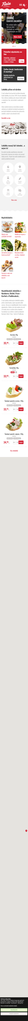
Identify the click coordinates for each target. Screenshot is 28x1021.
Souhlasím (14, 1010)
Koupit (21, 343)
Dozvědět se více (5, 118)
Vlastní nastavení (14, 1013)
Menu (20, 5)
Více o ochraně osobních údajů (9, 1005)
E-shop (22, 61)
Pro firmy (21, 78)
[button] (26, 831)
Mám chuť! (17, 36)
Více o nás (14, 200)
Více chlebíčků (14, 451)
